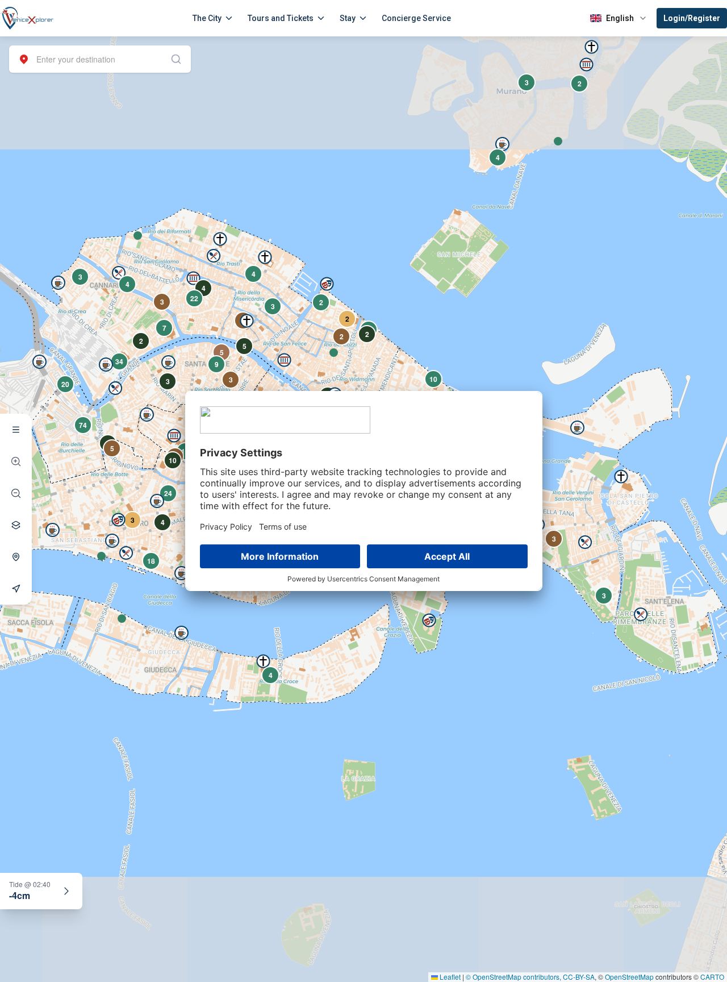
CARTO (712, 976)
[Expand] (66, 891)
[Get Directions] (16, 588)
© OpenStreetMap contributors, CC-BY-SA (530, 976)
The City (207, 18)
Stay (348, 18)
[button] (137, 235)
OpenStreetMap (629, 976)
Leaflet (449, 976)
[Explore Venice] (16, 429)
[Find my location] (16, 557)
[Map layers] (16, 525)
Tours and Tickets (281, 18)
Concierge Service (416, 18)
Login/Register (691, 18)
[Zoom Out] (16, 493)
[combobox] (100, 59)
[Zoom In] (16, 461)
